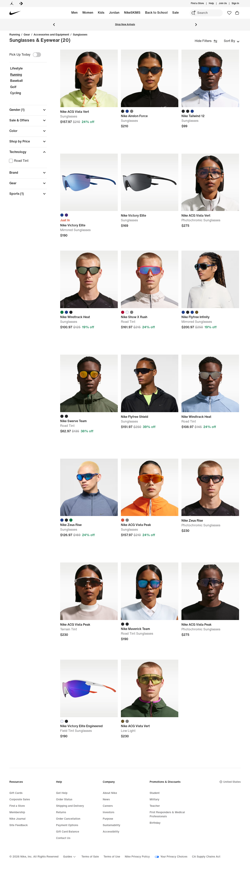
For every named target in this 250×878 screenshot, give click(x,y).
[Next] (196, 24)
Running (14, 34)
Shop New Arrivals (125, 24)
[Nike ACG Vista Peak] (150, 487)
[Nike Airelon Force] (150, 78)
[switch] (37, 54)
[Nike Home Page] (15, 13)
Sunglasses (80, 34)
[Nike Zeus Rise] (89, 487)
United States (232, 781)
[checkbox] (27, 160)
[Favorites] (229, 12)
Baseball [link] (16, 80)
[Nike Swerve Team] (89, 383)
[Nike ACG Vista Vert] (89, 78)
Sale (175, 12)
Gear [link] (27, 34)
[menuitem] (215, 3)
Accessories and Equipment (51, 34)
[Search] (193, 12)
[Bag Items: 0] (237, 12)
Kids (101, 12)
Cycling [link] (15, 93)
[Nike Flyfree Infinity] (210, 279)
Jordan (114, 12)
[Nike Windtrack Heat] (89, 279)
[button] (28, 110)
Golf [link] (13, 87)
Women (87, 12)
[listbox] (232, 41)
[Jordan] (11, 3)
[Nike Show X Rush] (150, 279)
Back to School (156, 12)
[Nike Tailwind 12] (210, 78)
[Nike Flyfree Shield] (150, 383)
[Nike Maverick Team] (150, 591)
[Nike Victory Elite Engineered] (89, 688)
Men (74, 12)
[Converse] (21, 3)
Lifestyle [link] (16, 68)
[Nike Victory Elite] (89, 182)
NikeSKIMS (132, 12)
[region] (25, 126)
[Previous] (54, 24)
